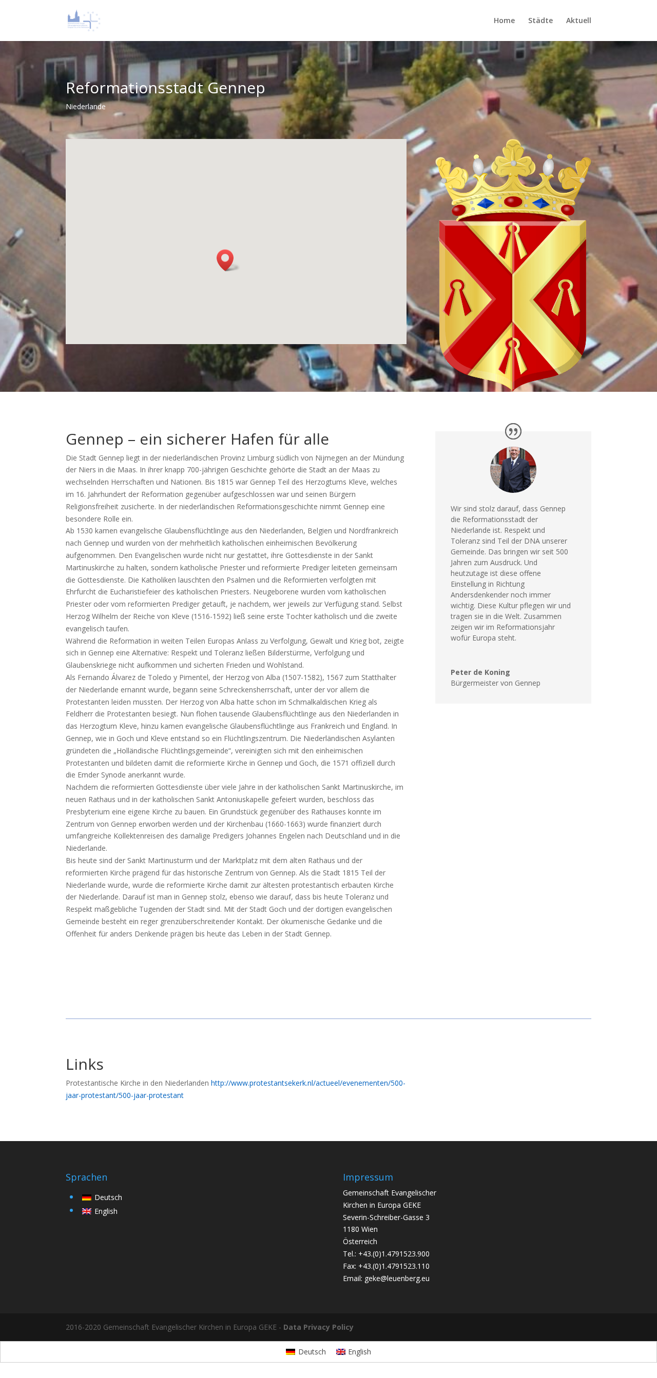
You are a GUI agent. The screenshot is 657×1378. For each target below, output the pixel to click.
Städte (540, 21)
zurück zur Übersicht (498, 1069)
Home (504, 21)
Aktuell (578, 21)
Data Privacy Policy (318, 1327)
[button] (228, 260)
